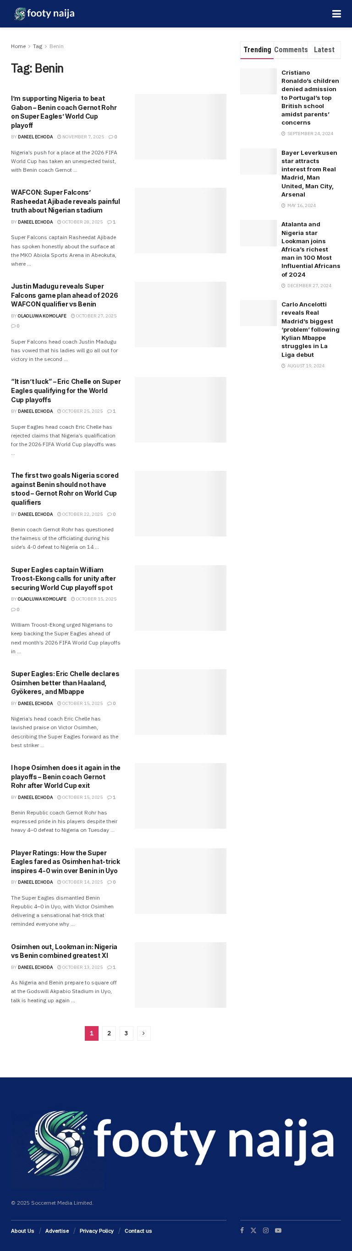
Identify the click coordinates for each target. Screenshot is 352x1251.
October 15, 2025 (95, 599)
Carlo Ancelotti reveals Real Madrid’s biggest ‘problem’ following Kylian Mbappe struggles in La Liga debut (310, 329)
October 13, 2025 (82, 967)
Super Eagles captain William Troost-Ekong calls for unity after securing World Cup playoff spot (63, 578)
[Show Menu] (336, 13)
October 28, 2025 (82, 222)
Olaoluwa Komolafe (42, 316)
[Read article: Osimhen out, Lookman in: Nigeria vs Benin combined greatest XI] (180, 975)
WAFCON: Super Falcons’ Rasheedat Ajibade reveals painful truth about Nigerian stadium (65, 201)
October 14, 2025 (82, 882)
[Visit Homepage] (43, 14)
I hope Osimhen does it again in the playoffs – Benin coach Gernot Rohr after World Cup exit (66, 776)
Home (18, 46)
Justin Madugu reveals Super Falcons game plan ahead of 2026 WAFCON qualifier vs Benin (64, 295)
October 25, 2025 (82, 411)
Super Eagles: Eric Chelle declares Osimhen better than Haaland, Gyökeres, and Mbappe (65, 682)
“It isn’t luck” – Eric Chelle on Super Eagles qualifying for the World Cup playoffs (66, 390)
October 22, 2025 (82, 514)
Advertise (57, 1230)
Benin (57, 46)
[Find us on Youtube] (278, 1230)
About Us (22, 1230)
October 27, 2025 (95, 316)
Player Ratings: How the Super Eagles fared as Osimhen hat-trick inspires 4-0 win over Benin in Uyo (65, 861)
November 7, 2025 (82, 137)
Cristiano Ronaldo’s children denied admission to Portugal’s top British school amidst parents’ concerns (310, 97)
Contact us (138, 1230)
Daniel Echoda (35, 137)
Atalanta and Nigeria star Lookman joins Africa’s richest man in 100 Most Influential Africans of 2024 (311, 249)
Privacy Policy (97, 1230)
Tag (37, 46)
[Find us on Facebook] (242, 1230)
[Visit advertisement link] (290, 439)
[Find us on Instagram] (266, 1230)
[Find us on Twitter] (253, 1230)
